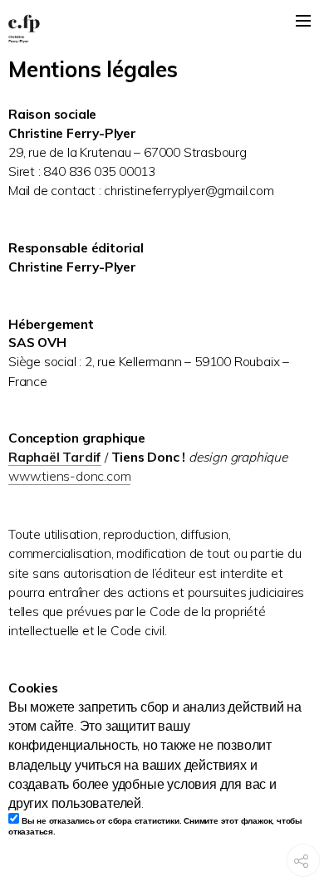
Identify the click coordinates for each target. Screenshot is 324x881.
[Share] (300, 869)
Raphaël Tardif (54, 456)
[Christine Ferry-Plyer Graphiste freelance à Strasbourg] (162, 29)
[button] (303, 20)
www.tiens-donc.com (69, 475)
